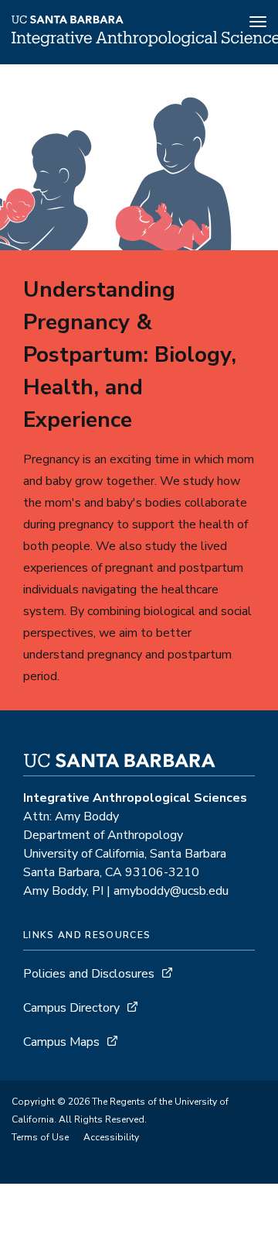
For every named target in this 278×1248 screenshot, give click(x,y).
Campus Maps (61, 1041)
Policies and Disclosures (88, 973)
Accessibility (111, 1137)
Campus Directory (71, 1007)
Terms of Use (40, 1137)
